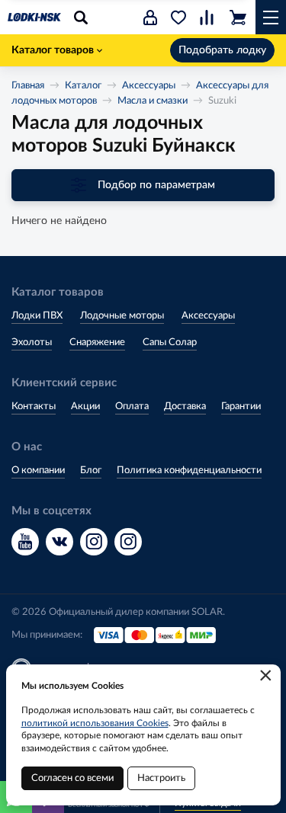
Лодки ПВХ (37, 316)
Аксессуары (148, 86)
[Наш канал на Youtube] (25, 541)
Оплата (132, 406)
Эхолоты (31, 342)
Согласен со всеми (72, 778)
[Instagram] (94, 541)
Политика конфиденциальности (189, 470)
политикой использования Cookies (95, 723)
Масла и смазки (152, 101)
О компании (38, 470)
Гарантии (241, 406)
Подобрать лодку (222, 50)
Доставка (185, 406)
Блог (90, 470)
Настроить (161, 778)
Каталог (83, 86)
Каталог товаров (52, 50)
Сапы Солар (170, 342)
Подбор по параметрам (156, 185)
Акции (85, 406)
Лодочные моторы (122, 316)
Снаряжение (97, 342)
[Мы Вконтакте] (59, 541)
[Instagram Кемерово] (128, 541)
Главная (27, 86)
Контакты (33, 406)
